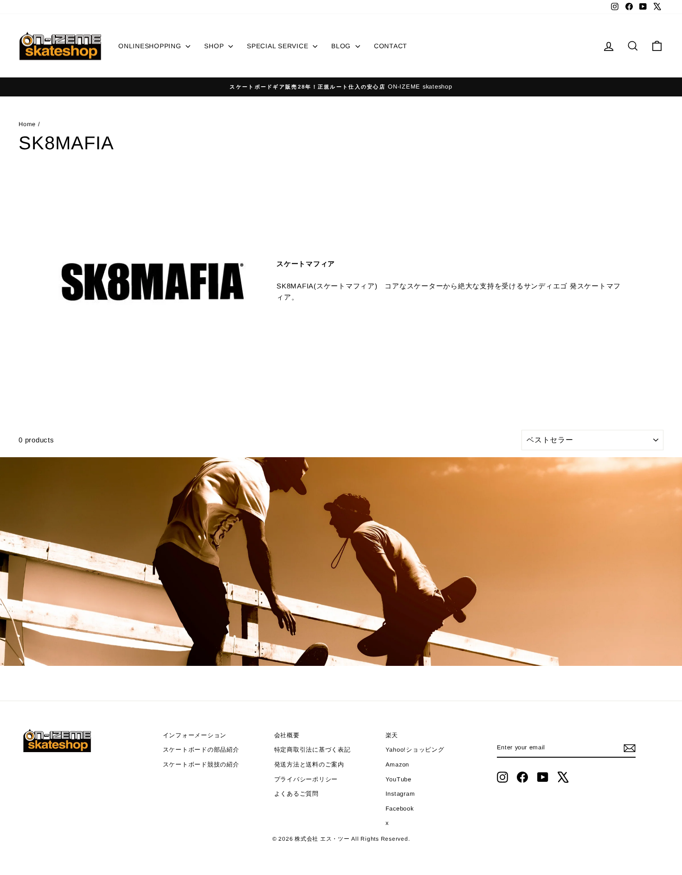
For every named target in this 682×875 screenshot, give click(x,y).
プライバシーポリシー (306, 779)
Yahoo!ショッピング (415, 749)
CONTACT (390, 46)
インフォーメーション (195, 735)
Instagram (400, 793)
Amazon (398, 764)
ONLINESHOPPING (150, 46)
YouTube (399, 779)
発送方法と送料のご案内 (309, 764)
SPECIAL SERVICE (278, 46)
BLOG (342, 46)
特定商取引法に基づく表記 (312, 749)
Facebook (400, 808)
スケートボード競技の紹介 (201, 764)
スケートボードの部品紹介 (201, 749)
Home (28, 124)
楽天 (392, 735)
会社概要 (287, 735)
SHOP (215, 46)
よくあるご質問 (296, 793)
